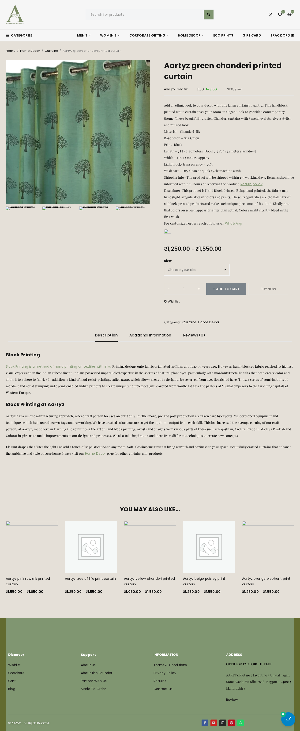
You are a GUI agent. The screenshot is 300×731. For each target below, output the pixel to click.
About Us (88, 665)
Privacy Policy (165, 673)
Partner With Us (94, 681)
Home (10, 50)
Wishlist (14, 665)
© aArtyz (14, 723)
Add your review (176, 89)
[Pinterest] (231, 723)
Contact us (163, 689)
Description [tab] (106, 335)
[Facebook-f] (205, 723)
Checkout (16, 673)
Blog (11, 689)
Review (232, 699)
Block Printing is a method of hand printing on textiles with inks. (59, 366)
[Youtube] (213, 723)
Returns (160, 681)
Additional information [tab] (150, 335)
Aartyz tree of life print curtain (90, 578)
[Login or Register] (270, 14)
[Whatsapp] (240, 723)
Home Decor (30, 50)
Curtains (51, 50)
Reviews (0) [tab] (194, 335)
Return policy (251, 184)
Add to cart (228, 289)
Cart (12, 681)
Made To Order (93, 689)
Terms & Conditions (170, 665)
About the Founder (96, 673)
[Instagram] (222, 723)
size (167, 260)
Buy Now (268, 289)
